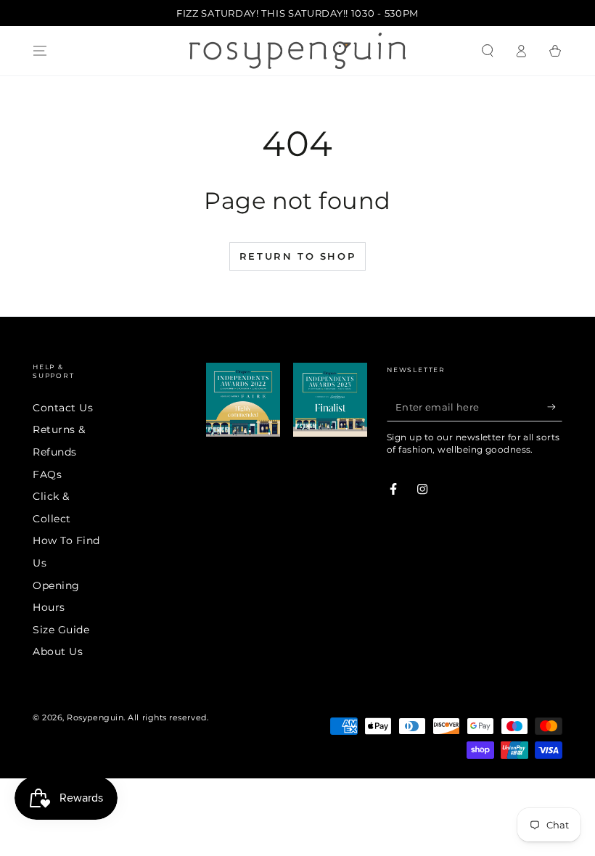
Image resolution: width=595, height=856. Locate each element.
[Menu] (40, 50)
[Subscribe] (554, 406)
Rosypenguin (95, 718)
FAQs (47, 474)
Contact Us (63, 407)
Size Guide (61, 629)
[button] (487, 50)
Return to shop (297, 256)
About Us (58, 651)
